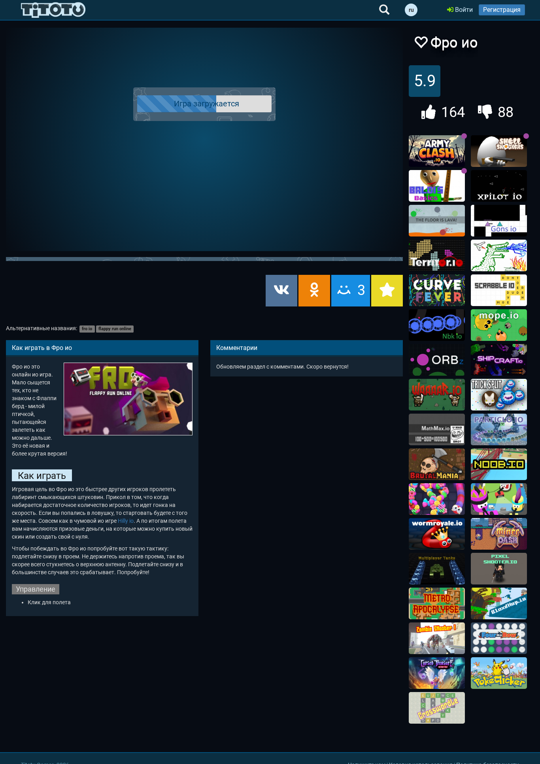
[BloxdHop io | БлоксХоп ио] (499, 603)
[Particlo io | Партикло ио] (499, 429)
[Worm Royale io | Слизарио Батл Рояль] (437, 534)
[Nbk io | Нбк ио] (437, 325)
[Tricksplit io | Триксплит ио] (499, 394)
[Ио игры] (53, 10)
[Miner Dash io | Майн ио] (499, 534)
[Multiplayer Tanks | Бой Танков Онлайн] (437, 568)
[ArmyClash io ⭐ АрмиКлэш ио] (437, 151)
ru (411, 10)
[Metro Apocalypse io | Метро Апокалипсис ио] (437, 603)
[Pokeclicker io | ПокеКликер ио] (499, 673)
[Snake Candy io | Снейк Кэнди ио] (437, 499)
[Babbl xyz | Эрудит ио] (499, 290)
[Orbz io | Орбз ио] (437, 360)
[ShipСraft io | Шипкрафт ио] (499, 360)
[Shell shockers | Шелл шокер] (499, 151)
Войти (463, 9)
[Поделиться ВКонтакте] (281, 290)
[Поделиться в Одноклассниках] (314, 290)
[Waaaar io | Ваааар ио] (437, 394)
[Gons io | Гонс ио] (499, 220)
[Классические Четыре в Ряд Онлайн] (499, 638)
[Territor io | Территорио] (437, 255)
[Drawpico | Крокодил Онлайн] (499, 255)
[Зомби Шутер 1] (437, 638)
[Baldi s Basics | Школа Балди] (437, 186)
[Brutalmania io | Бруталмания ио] (437, 464)
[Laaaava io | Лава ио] (437, 220)
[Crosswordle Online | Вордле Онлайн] (437, 708)
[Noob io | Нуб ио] (499, 464)
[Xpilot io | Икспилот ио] (499, 186)
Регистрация (502, 9)
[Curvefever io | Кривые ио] (437, 290)
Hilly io (126, 521)
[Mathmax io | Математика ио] (437, 429)
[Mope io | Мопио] (499, 325)
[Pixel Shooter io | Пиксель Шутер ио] (499, 568)
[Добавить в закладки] (387, 290)
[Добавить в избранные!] (420, 44)
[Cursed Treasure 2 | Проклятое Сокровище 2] (437, 673)
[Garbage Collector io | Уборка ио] (499, 499)
